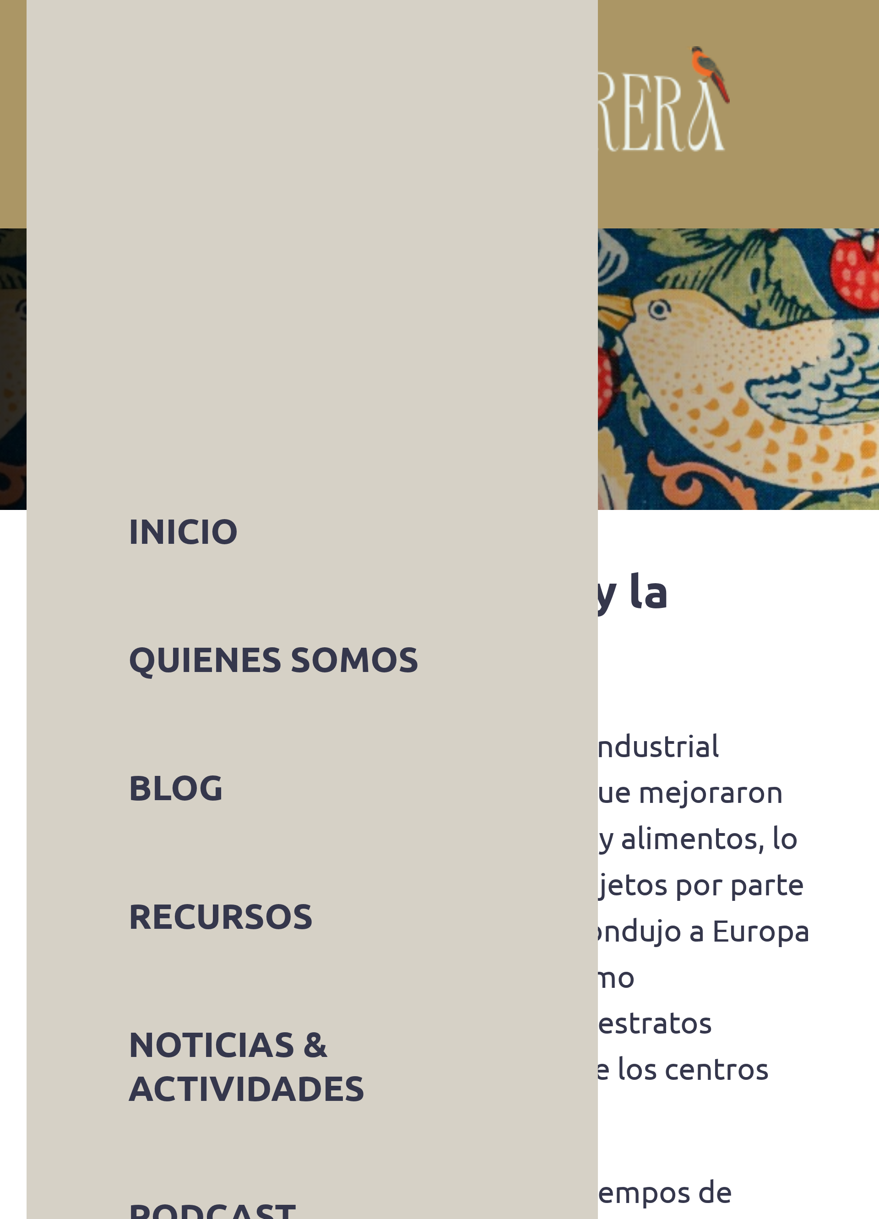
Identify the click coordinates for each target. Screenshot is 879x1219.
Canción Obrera (466, 114)
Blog (126, 369)
